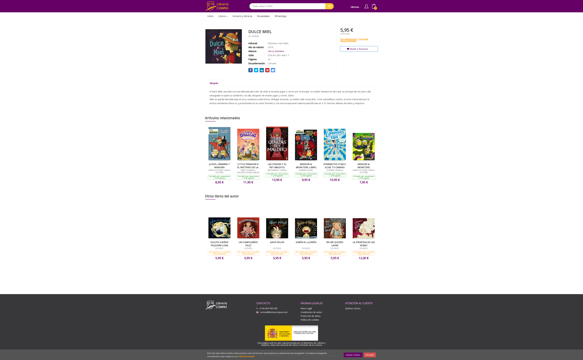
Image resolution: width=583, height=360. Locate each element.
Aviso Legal (306, 308)
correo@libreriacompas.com (274, 312)
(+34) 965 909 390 (268, 308)
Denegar (370, 354)
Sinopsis (214, 83)
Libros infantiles (276, 51)
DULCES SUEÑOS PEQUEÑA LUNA (219, 244)
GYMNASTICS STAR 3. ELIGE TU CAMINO (334, 166)
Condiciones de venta (311, 312)
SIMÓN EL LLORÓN (306, 242)
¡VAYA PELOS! (277, 242)
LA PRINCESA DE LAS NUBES (364, 244)
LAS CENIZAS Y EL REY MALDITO (277, 166)
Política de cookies (310, 319)
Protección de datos (310, 316)
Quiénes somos (353, 308)
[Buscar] (329, 6)
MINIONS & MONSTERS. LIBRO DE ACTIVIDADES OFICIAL (306, 166)
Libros (222, 16)
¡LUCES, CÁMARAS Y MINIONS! (219, 166)
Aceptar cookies (353, 354)
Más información (246, 356)
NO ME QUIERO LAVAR (334, 244)
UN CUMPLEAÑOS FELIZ (248, 244)
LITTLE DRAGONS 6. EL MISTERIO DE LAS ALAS (248, 166)
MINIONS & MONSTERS (364, 166)
